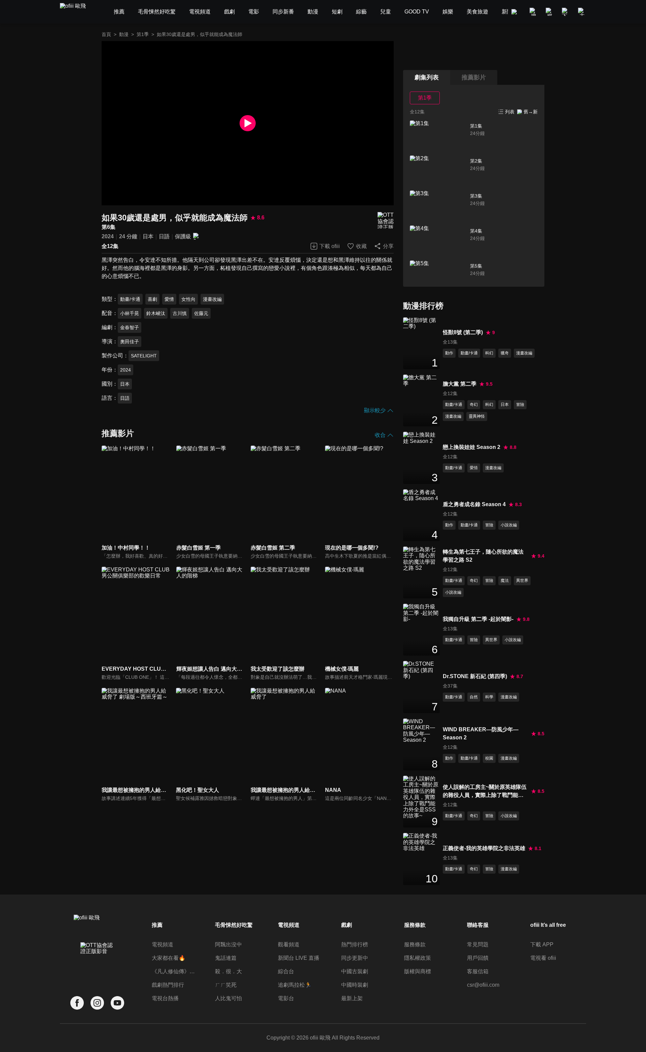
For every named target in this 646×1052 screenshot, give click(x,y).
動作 (449, 353)
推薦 (157, 925)
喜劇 (152, 299)
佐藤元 (201, 313)
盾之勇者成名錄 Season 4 (474, 504)
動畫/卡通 (130, 299)
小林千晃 (129, 313)
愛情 (169, 299)
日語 (164, 236)
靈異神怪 (477, 416)
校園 (489, 758)
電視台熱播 (165, 998)
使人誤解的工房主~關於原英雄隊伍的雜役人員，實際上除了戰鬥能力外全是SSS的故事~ (485, 791)
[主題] (582, 12)
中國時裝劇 (354, 985)
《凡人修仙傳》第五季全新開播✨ (174, 971)
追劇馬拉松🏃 (295, 985)
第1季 (143, 34)
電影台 (286, 998)
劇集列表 (427, 77)
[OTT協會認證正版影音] (386, 220)
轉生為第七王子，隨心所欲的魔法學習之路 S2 (483, 556)
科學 (489, 697)
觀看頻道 (288, 944)
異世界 (522, 580)
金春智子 (129, 327)
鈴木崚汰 (155, 313)
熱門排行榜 (354, 944)
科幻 (489, 353)
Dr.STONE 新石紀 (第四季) (475, 676)
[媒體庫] (550, 12)
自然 (474, 697)
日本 (148, 236)
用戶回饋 (478, 958)
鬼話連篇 (226, 958)
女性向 (188, 299)
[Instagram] (97, 1003)
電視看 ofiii (543, 958)
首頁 (106, 34)
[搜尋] (534, 12)
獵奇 (505, 353)
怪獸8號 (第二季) (463, 332)
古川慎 (180, 313)
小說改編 (509, 525)
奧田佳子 (129, 341)
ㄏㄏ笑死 (226, 985)
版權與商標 (417, 971)
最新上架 (352, 998)
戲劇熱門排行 (168, 985)
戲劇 (346, 925)
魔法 (505, 580)
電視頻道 (162, 944)
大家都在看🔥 (168, 958)
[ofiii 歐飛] (77, 12)
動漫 (124, 34)
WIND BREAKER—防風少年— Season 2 (480, 733)
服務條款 (415, 944)
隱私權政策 (417, 958)
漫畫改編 (212, 299)
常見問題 (478, 944)
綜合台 (286, 971)
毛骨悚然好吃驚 (234, 925)
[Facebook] (77, 1003)
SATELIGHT (144, 355)
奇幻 (474, 404)
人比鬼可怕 (228, 998)
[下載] (566, 12)
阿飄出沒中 (228, 944)
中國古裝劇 (354, 971)
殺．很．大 (228, 971)
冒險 (520, 404)
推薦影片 (474, 77)
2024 (108, 236)
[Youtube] (117, 1003)
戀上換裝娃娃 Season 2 (471, 447)
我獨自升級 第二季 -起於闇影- (478, 619)
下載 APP (541, 944)
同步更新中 (354, 958)
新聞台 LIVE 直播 (298, 958)
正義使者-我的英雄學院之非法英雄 (484, 848)
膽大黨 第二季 (459, 384)
